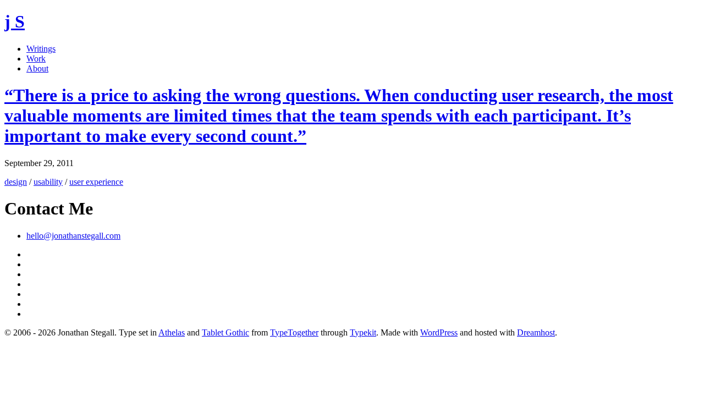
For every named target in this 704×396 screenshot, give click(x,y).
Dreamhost (536, 332)
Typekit (363, 332)
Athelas (171, 332)
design (15, 181)
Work (36, 58)
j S (14, 21)
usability (48, 181)
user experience (96, 181)
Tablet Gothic (225, 332)
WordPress (439, 332)
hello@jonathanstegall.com (73, 235)
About (37, 68)
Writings (41, 48)
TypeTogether (294, 332)
